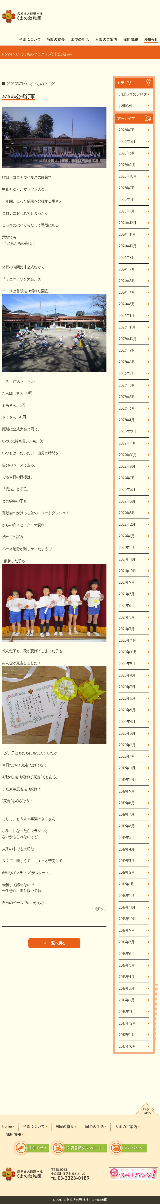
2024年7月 (127, 269)
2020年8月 (127, 675)
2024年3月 (127, 303)
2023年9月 (127, 350)
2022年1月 (127, 535)
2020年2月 (127, 744)
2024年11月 (127, 234)
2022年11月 (127, 443)
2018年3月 (126, 988)
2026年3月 (127, 153)
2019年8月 (127, 802)
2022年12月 (127, 431)
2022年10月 (128, 454)
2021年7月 (126, 594)
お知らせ (126, 105)
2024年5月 (127, 280)
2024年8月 (127, 257)
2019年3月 (126, 860)
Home (7, 54)
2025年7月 (127, 187)
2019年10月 (127, 779)
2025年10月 (128, 176)
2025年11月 (127, 164)
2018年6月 (127, 953)
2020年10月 (128, 652)
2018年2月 (127, 1000)
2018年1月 (126, 1011)
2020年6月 (127, 698)
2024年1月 (126, 315)
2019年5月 (127, 837)
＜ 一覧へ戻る (54, 943)
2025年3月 (127, 199)
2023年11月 (127, 327)
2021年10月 (127, 570)
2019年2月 (127, 872)
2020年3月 (127, 733)
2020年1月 (127, 756)
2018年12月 (127, 895)
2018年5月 (127, 965)
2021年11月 (127, 559)
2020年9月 (127, 663)
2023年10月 (127, 338)
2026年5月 (127, 141)
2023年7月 (127, 373)
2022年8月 (127, 466)
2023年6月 (127, 385)
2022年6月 (127, 489)
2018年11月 (127, 907)
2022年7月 (127, 477)
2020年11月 (127, 640)
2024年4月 (127, 292)
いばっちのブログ (30, 54)
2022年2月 (127, 524)
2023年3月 (127, 408)
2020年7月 (127, 686)
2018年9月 (127, 930)
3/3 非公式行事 (18, 96)
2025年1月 (127, 211)
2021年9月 (127, 582)
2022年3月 (127, 512)
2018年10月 (127, 918)
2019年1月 (126, 884)
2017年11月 (127, 1034)
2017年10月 (127, 1046)
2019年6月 (127, 826)
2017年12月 (127, 1023)
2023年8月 (127, 361)
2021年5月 (127, 617)
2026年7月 (127, 129)
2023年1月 (126, 419)
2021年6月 (127, 605)
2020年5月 (127, 710)
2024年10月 (127, 245)
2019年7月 (126, 814)
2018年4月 (126, 976)
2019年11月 (127, 768)
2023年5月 (127, 396)
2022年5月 (127, 501)
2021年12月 (127, 547)
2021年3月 (126, 628)
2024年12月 (127, 222)
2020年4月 (127, 721)
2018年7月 (126, 942)
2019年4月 (126, 849)
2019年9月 (127, 791)
